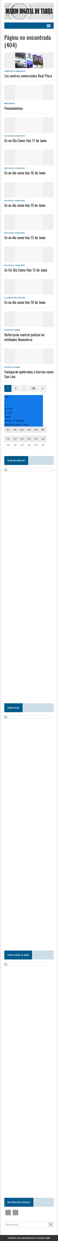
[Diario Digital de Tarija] (29, 11)
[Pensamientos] (29, 98)
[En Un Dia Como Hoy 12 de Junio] (29, 260)
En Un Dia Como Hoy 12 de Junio (25, 270)
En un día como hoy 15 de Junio (24, 205)
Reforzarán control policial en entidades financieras (24, 337)
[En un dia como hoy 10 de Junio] (29, 292)
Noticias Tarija (12, 330)
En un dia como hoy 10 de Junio (24, 302)
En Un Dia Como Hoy (14, 136)
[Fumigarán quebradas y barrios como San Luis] (29, 362)
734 (33, 388)
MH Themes (45, 1238)
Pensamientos (13, 108)
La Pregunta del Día (14, 297)
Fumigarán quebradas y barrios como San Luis (29, 374)
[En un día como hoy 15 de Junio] (29, 195)
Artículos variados (14, 71)
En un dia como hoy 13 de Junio (24, 237)
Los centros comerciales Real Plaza (28, 75)
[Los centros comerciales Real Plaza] (29, 66)
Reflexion (9, 103)
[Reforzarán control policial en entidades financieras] (29, 325)
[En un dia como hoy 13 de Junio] (29, 228)
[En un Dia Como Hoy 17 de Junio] (29, 130)
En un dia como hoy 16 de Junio (24, 172)
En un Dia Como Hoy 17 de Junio (25, 140)
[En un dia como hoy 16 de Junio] (29, 163)
